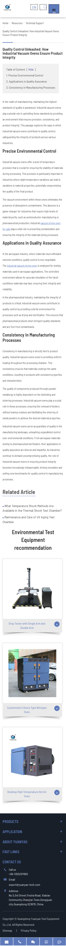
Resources (17, 23)
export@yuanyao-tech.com (24, 884)
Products (10, 821)
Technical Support (35, 23)
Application (12, 831)
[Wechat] (33, 941)
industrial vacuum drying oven (22, 265)
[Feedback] (59, 941)
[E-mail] (6, 941)
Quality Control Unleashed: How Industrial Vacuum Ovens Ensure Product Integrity (31, 33)
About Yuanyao (15, 842)
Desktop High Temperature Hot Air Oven (27, 794)
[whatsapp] (46, 941)
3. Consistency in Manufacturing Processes (30, 87)
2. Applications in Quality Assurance (26, 81)
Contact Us (12, 862)
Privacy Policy (28, 930)
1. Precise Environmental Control (24, 75)
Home (5, 23)
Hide (31, 69)
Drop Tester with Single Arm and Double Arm (27, 625)
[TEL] (19, 941)
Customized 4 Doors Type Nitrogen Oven (27, 710)
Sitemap (7, 930)
